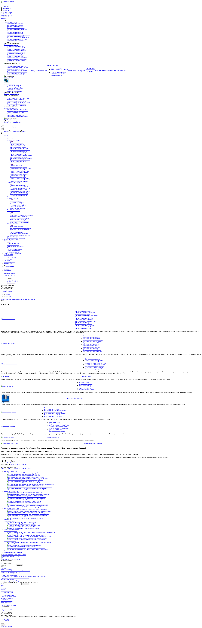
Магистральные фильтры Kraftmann (53, 415)
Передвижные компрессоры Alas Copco (95, 363)
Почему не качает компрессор (9, 575)
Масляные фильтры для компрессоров (59, 428)
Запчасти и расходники (16, 226)
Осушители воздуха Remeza (86, 389)
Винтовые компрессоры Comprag (84, 318)
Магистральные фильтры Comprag (53, 412)
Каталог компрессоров (7, 592)
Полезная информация (7, 591)
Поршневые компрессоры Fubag (91, 347)
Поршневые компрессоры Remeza (92, 350)
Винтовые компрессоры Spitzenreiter (85, 325)
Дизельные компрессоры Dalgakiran (94, 360)
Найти (2, 625)
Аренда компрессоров (6, 601)
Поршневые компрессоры (17, 165)
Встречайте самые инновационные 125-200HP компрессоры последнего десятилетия (23, 576)
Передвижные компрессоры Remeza (94, 366)
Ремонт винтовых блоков (7, 603)
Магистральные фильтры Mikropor (53, 416)
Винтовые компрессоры (16, 143)
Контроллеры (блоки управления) (58, 426)
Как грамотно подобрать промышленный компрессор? (15, 571)
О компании (4, 586)
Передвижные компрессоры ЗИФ (94, 367)
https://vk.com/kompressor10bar (19, 464)
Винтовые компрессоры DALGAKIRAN (86, 321)
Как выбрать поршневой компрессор (10, 573)
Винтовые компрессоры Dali (83, 322)
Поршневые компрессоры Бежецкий (92, 351)
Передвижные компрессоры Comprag (95, 364)
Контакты (3, 589)
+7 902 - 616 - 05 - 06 (6, 13)
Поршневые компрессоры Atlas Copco (93, 340)
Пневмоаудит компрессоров (8, 605)
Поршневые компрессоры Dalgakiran (92, 343)
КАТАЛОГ (10, 138)
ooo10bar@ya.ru (9, 462)
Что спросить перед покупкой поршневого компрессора (16, 581)
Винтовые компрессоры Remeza (83, 324)
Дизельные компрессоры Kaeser (93, 361)
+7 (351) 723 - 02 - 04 (6, 15)
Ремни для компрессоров (55, 429)
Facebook (8, 294)
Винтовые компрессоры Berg (83, 314)
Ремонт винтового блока (7, 569)
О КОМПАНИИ (11, 257)
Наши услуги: (4, 599)
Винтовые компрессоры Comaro (83, 317)
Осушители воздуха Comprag (86, 386)
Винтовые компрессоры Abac (83, 311)
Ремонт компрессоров (6, 602)
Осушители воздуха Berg (85, 385)
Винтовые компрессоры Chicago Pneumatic (86, 315)
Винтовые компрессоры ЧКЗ (83, 328)
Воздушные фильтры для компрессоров (59, 423)
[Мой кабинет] (1, 133)
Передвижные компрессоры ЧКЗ (93, 369)
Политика (3, 588)
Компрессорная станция (7, 579)
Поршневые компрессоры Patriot (91, 348)
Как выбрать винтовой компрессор (10, 572)
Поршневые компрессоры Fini (91, 345)
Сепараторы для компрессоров (57, 431)
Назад (8, 137)
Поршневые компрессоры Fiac (91, 344)
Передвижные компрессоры (17, 185)
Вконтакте (8, 296)
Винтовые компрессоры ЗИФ (83, 326)
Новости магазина (7, 563)
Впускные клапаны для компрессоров (59, 425)
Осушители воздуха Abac (85, 384)
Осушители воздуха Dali (85, 388)
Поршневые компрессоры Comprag (92, 341)
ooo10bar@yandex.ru (7, 291)
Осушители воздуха (15, 201)
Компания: (3, 585)
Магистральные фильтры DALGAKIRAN (55, 413)
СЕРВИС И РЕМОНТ (13, 243)
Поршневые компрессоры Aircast (91, 338)
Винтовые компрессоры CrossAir (84, 319)
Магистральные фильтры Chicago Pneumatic (55, 410)
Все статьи (3, 568)
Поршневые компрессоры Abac (91, 337)
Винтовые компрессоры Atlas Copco (85, 312)
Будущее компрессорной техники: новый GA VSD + (15, 578)
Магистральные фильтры (17, 213)
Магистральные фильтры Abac (52, 409)
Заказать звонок (11, 283)
